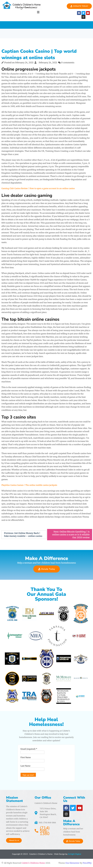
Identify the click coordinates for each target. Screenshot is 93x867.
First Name (25, 757)
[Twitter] (83, 13)
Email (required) (28, 749)
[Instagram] (83, 17)
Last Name (25, 766)
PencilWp (87, 863)
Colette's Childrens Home (33, 863)
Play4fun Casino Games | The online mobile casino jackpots (29, 485)
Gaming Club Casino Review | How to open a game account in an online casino (38, 188)
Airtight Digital (74, 854)
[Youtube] (88, 13)
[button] (38, 12)
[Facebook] (79, 13)
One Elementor (72, 863)
